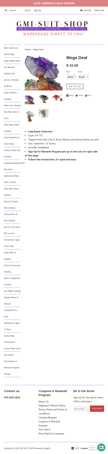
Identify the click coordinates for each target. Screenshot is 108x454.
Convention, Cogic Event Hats (11, 242)
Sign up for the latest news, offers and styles (88, 399)
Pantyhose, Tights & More (12, 326)
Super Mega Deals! (12, 60)
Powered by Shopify (42, 448)
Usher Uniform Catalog (10, 95)
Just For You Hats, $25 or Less (12, 230)
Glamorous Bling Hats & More (11, 178)
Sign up (37, 10)
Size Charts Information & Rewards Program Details (11, 364)
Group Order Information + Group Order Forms (12, 342)
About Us (44, 401)
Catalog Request (48, 417)
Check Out (99, 10)
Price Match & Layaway (51, 433)
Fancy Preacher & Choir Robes (11, 140)
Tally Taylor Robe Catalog (11, 127)
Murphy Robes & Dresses (11, 300)
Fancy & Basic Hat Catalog (12, 153)
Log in (28, 10)
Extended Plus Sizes (10, 313)
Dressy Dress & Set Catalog (11, 217)
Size (68, 71)
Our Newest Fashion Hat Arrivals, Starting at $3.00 (11, 76)
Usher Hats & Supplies (10, 255)
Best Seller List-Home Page (11, 51)
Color (80, 71)
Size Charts (45, 429)
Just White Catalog (12, 291)
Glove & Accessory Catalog (12, 268)
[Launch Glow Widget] (101, 447)
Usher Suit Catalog (12, 105)
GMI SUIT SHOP (26, 448)
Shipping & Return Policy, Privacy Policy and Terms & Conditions (53, 409)
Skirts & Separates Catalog (12, 281)
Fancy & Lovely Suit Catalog (11, 204)
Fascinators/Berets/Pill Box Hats (12, 166)
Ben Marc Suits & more (11, 115)
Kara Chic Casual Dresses (11, 191)
